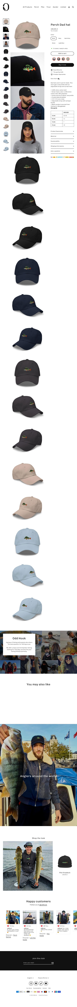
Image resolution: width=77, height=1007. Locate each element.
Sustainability (55, 141)
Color (52, 34)
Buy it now (62, 65)
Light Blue (61, 43)
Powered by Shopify (43, 995)
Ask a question (55, 151)
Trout (49, 7)
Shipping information (57, 146)
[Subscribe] (52, 962)
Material (53, 136)
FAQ (49, 988)
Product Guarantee (57, 131)
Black (53, 38)
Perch (36, 7)
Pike (42, 7)
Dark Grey (67, 38)
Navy (60, 38)
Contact (45, 988)
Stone (53, 43)
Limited (63, 7)
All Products (27, 7)
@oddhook (43, 905)
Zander (55, 7)
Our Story (29, 988)
